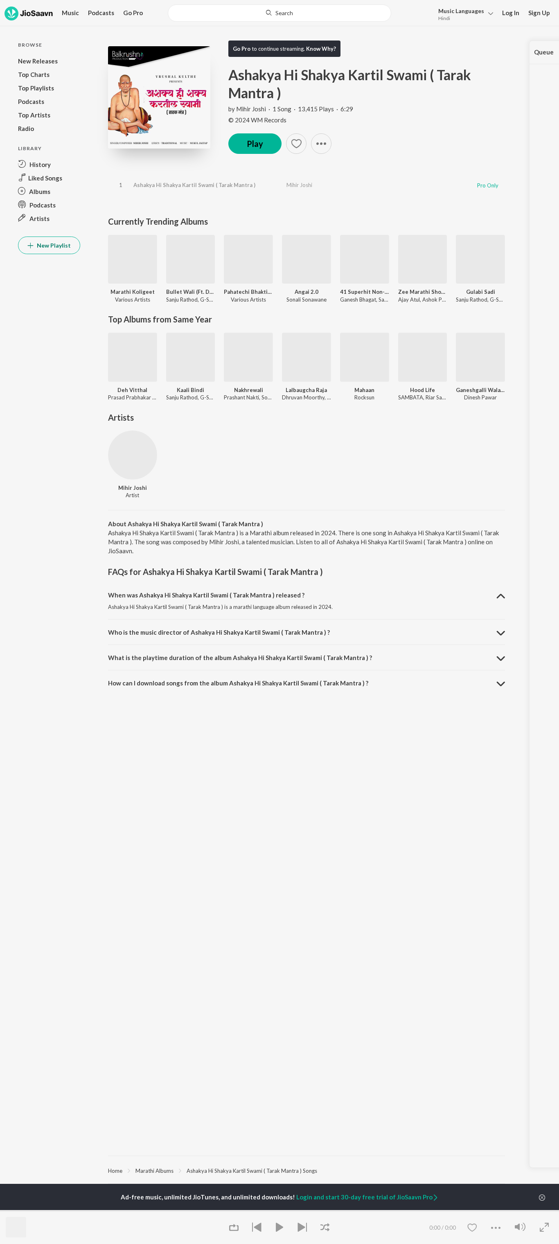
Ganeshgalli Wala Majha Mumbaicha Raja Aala (480, 390)
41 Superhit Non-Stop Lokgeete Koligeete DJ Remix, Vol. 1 (364, 291)
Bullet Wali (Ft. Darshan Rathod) (190, 291)
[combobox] (279, 13)
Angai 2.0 (306, 291)
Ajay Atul (409, 299)
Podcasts (101, 12)
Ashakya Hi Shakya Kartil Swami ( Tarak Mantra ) (194, 185)
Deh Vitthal (132, 390)
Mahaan (364, 390)
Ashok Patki (436, 299)
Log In (510, 12)
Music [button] (70, 12)
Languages (461, 10)
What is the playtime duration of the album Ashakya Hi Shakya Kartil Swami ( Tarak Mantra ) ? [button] (240, 657)
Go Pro (133, 12)
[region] (306, 1170)
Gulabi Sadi (480, 291)
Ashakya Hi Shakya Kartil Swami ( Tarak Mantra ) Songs (252, 1170)
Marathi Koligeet (132, 291)
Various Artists (132, 299)
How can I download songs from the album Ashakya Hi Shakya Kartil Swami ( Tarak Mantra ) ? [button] (238, 683)
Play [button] (255, 144)
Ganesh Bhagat (358, 299)
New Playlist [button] (53, 245)
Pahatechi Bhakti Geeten (248, 291)
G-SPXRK (211, 299)
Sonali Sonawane (306, 299)
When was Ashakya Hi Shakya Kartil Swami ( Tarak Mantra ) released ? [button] (206, 595)
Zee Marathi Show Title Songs (422, 291)
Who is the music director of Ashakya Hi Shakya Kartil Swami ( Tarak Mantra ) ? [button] (219, 632)
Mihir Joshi (251, 109)
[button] (463, 13)
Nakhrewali (248, 390)
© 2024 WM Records (257, 120)
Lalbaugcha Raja (306, 390)
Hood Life (422, 390)
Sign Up (539, 12)
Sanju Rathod (182, 299)
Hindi (444, 18)
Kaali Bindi (190, 390)
